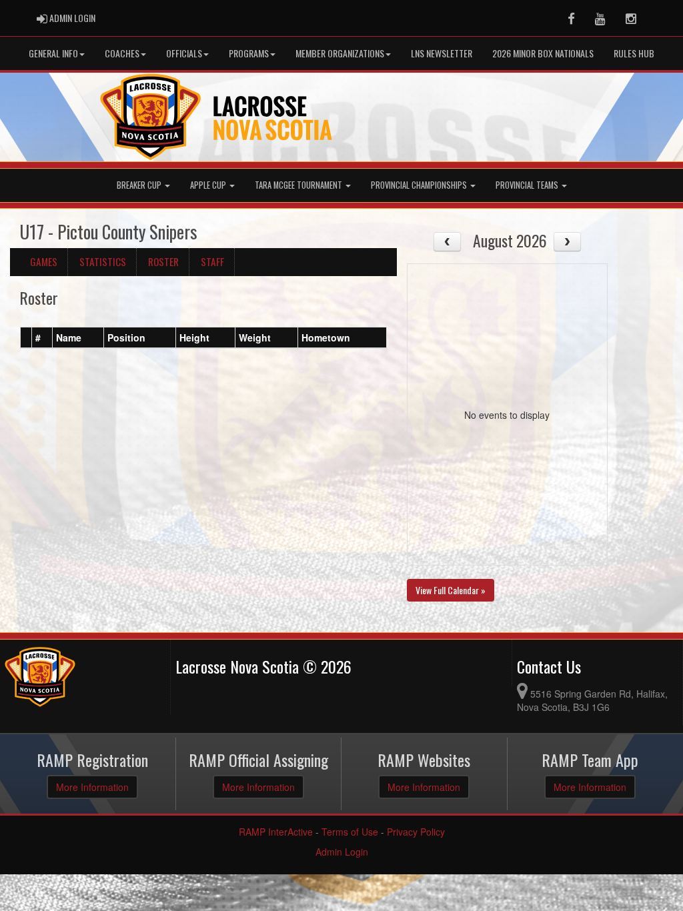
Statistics (102, 261)
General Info (53, 53)
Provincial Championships (420, 185)
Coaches (122, 53)
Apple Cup (209, 185)
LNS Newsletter (441, 53)
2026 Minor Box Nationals (543, 53)
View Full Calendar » (451, 590)
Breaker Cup (140, 185)
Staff (212, 261)
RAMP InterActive (276, 831)
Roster (163, 261)
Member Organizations (339, 53)
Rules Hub (634, 53)
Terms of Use (349, 831)
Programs (249, 53)
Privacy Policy (416, 831)
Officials (184, 53)
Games (43, 261)
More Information (92, 787)
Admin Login (341, 851)
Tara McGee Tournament (299, 185)
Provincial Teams (528, 185)
